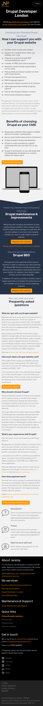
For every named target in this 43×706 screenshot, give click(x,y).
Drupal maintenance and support (14, 24)
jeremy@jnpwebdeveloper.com (18, 642)
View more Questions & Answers (15, 502)
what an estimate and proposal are (19, 494)
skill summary (24, 472)
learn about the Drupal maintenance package (22, 246)
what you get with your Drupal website (23, 352)
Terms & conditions (9, 626)
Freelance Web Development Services (16, 585)
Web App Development (11, 588)
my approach (24, 573)
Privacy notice (7, 620)
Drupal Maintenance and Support (14, 606)
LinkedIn (8, 658)
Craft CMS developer (10, 595)
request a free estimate (28, 535)
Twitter (7, 665)
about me (14, 573)
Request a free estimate (12, 162)
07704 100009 (16, 645)
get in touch (26, 546)
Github (7, 669)
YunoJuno (9, 662)
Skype (7, 673)
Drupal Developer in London (12, 592)
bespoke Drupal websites (20, 22)
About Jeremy (11, 561)
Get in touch (10, 635)
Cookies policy (7, 623)
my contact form (20, 639)
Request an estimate (11, 387)
